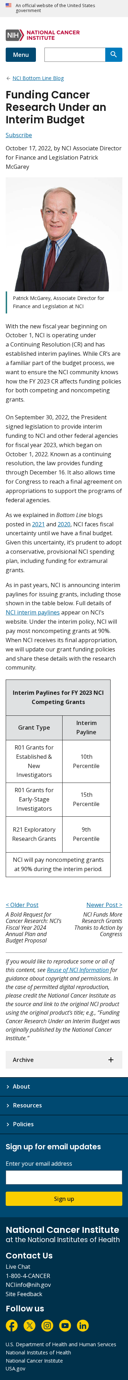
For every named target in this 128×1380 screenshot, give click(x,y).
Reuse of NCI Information (78, 970)
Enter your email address (39, 1163)
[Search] (113, 55)
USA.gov (15, 1368)
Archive (23, 1060)
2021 (38, 524)
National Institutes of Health (38, 1352)
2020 (64, 524)
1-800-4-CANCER (28, 1276)
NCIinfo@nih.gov (28, 1285)
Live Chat (18, 1267)
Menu (21, 55)
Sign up (64, 1199)
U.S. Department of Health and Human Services (61, 1344)
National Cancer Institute (34, 1360)
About (21, 1086)
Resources (27, 1105)
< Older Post (22, 905)
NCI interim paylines (33, 612)
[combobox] (74, 55)
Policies (23, 1124)
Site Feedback (24, 1294)
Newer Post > (104, 905)
